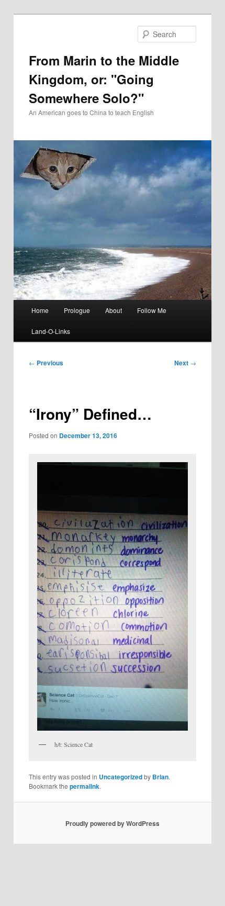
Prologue (77, 310)
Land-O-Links (50, 331)
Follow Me (151, 310)
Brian (160, 776)
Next (185, 362)
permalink (84, 786)
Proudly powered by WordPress (112, 823)
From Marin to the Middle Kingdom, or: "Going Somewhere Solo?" (104, 79)
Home (40, 310)
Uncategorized (120, 776)
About (113, 310)
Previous (46, 362)
